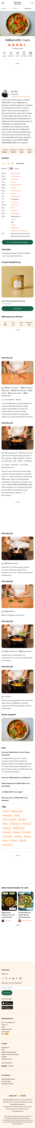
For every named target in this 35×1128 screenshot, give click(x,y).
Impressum (5, 1047)
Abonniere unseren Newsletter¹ (12, 983)
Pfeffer (13, 225)
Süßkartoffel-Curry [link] (27, 9)
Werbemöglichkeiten (8, 1079)
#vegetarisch (7, 815)
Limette (13, 219)
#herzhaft (27, 836)
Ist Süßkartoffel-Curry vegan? (12, 792)
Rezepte (4, 8)
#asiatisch (18, 836)
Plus (5, 1034)
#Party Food (27, 824)
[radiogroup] (17, 45)
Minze (13, 208)
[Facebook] (3, 978)
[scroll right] (33, 901)
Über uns (5, 1025)
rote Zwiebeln (15, 176)
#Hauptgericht (15, 824)
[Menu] (3, 3)
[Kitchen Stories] (17, 3)
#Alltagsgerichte (16, 811)
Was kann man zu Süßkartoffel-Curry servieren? (15, 799)
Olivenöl (14, 193)
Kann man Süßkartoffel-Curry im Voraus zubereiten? (16, 753)
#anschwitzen (7, 845)
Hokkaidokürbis (16, 185)
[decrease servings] (4, 163)
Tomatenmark (15, 196)
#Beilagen (22, 820)
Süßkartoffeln (15, 173)
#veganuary (7, 828)
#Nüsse (5, 824)
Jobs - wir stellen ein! (8, 1022)
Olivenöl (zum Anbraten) (19, 231)
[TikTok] (10, 978)
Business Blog (6, 1081)
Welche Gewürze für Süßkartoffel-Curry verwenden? (16, 784)
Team (3, 1027)
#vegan (16, 815)
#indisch (6, 811)
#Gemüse (22, 841)
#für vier (6, 841)
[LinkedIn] (20, 978)
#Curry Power (7, 836)
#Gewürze (17, 832)
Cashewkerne (15, 213)
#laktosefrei (7, 832)
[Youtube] (13, 978)
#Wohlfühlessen (18, 828)
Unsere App (5, 1031)
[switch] (10, 168)
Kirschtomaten (16, 190)
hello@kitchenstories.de (17, 1104)
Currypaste (14, 202)
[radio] (9, 44)
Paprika (13, 188)
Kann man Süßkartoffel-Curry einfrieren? (16, 777)
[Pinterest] (17, 978)
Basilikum (14, 211)
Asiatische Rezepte (15, 9)
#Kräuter (14, 841)
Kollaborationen (7, 1029)
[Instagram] (6, 978)
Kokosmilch (15, 205)
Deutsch (4, 1066)
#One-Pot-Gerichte (9, 820)
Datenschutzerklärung (9, 1052)
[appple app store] (17, 1003)
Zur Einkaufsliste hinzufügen (18, 242)
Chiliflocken (15, 228)
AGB (3, 1050)
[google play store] (17, 1008)
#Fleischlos (27, 832)
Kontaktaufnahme (7, 1084)
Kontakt (4, 1057)
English (11, 1066)
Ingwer (13, 182)
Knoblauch (14, 179)
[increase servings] (12, 163)
